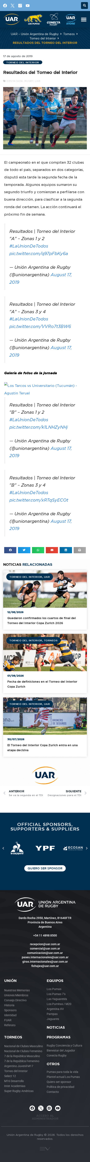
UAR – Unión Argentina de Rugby (35, 34)
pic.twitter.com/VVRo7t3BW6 (40, 326)
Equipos (55, 981)
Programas (59, 1037)
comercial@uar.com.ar (45, 948)
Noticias (56, 1027)
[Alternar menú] (84, 19)
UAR (38, 81)
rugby (28, 81)
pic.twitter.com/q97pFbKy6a (38, 253)
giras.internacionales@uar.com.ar (45, 961)
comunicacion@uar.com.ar (45, 953)
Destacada (15, 81)
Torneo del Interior (43, 38)
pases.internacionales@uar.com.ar (45, 957)
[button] (84, 5)
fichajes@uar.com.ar (45, 966)
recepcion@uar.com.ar (45, 944)
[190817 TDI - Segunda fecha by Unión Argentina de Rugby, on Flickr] (45, 393)
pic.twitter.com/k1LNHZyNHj (38, 427)
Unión (10, 981)
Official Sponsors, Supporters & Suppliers (45, 826)
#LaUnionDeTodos (28, 246)
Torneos (69, 34)
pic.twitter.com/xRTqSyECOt (38, 500)
